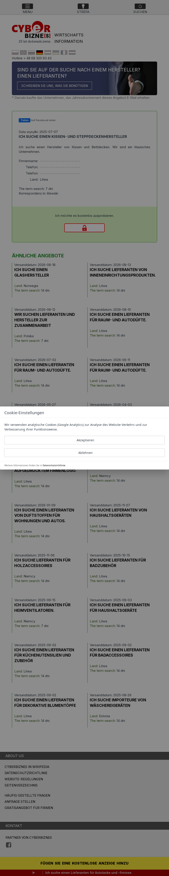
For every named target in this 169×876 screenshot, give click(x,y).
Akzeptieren (85, 440)
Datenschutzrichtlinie (54, 465)
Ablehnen (85, 453)
